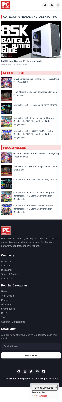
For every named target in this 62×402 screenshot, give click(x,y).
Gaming (5, 300)
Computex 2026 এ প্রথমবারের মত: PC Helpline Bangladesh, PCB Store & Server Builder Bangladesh (33, 134)
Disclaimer (6, 270)
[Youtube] (37, 371)
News (4, 291)
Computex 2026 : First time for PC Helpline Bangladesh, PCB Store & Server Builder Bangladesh (33, 121)
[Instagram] (25, 371)
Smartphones (8, 309)
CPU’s (4, 313)
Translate (42, 395)
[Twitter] (31, 371)
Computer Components (13, 322)
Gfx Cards (6, 304)
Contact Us (7, 278)
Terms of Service (9, 274)
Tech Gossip (7, 296)
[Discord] (43, 371)
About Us (6, 261)
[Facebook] (18, 371)
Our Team (6, 265)
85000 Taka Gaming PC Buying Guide (21, 61)
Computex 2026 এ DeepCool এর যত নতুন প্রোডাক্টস (35, 105)
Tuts (3, 317)
